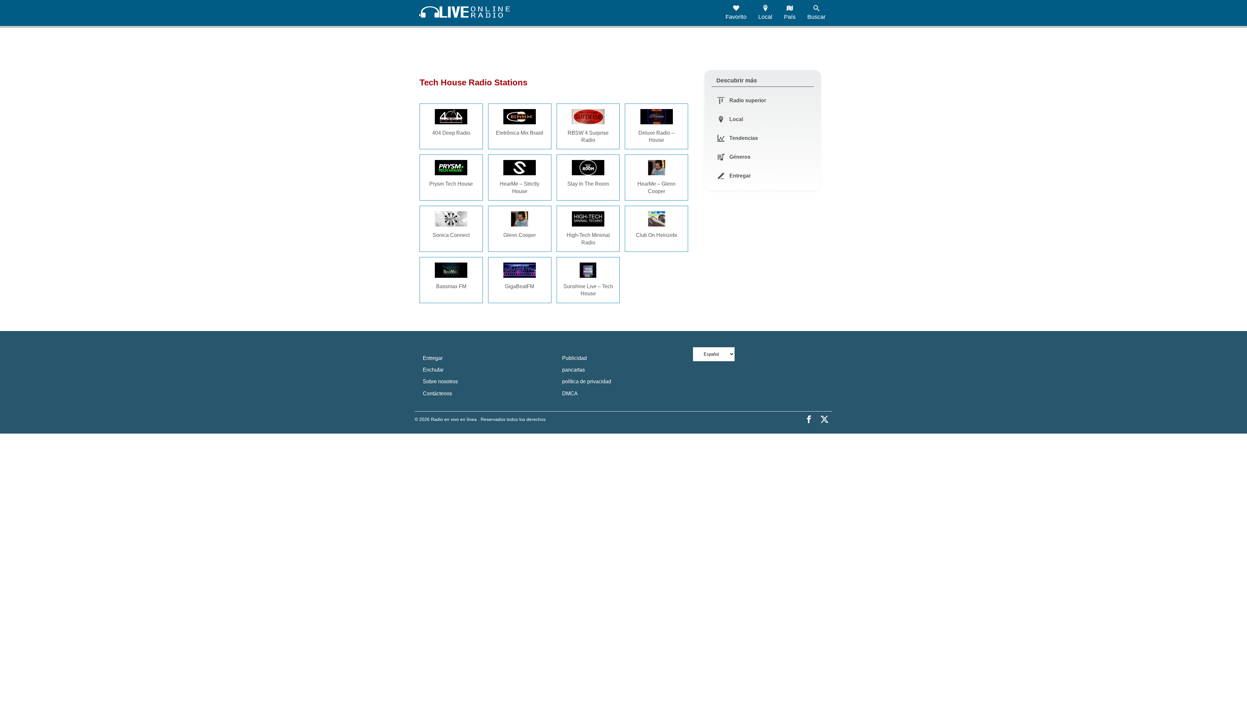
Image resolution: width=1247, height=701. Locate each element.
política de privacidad (586, 381)
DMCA (570, 393)
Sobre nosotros (440, 381)
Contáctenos (437, 393)
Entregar (433, 358)
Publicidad (574, 358)
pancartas (573, 370)
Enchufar (433, 370)
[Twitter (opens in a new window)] (824, 419)
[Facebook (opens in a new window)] (809, 419)
